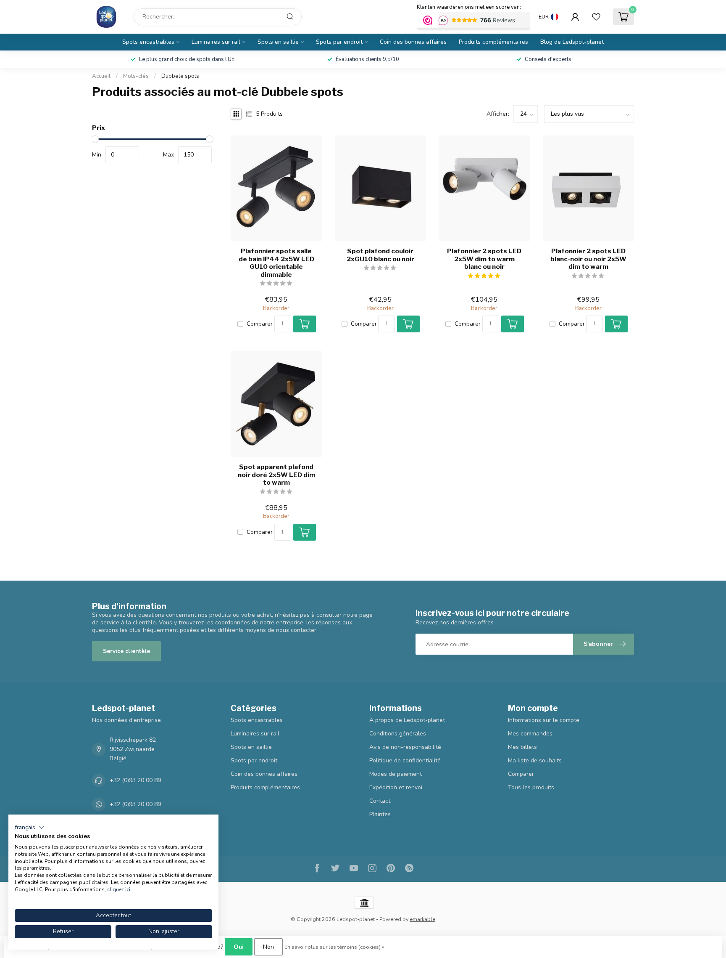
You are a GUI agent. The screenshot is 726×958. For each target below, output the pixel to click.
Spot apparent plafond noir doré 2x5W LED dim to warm (276, 474)
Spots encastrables (148, 42)
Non (268, 947)
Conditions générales (397, 734)
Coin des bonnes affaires (413, 42)
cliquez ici (118, 889)
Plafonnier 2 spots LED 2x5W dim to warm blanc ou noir (484, 259)
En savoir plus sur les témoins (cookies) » (334, 946)
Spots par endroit (339, 42)
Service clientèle (126, 651)
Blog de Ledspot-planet (572, 42)
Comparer (260, 324)
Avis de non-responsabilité (405, 747)
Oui (239, 947)
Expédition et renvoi (395, 787)
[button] (30, 828)
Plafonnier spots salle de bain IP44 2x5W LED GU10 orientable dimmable (276, 262)
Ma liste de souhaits (535, 760)
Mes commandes (530, 734)
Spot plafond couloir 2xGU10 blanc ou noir (380, 255)
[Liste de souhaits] (596, 16)
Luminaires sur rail (216, 42)
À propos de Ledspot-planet (407, 720)
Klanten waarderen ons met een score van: (469, 7)
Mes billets (522, 747)
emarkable (422, 919)
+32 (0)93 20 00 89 (135, 780)
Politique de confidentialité (405, 760)
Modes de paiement (395, 774)
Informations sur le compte (543, 720)
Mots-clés (136, 76)
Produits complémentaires (493, 42)
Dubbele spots (180, 76)
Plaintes (380, 814)
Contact (379, 801)
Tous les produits (531, 787)
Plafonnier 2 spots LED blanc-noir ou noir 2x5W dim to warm (588, 259)
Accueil (101, 76)
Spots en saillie (278, 42)
